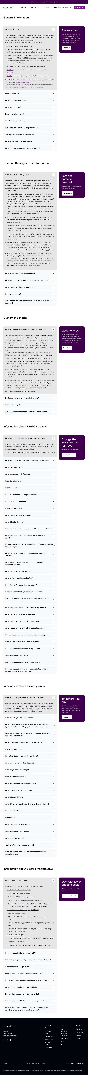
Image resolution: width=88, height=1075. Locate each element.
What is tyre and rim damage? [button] (17, 770)
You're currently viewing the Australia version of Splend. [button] (44, 2)
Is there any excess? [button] (13, 294)
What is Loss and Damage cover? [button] (18, 175)
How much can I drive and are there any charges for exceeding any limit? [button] (25, 563)
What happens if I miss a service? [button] (18, 515)
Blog (61, 1044)
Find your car (35, 7)
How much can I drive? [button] (14, 811)
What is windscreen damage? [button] (16, 777)
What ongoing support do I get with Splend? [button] (22, 148)
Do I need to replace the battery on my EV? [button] (22, 994)
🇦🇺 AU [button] (5, 1063)
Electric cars (49, 1039)
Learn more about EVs (70, 896)
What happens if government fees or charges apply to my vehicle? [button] (27, 555)
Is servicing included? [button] (13, 508)
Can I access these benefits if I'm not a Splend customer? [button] (27, 412)
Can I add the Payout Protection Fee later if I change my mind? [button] (27, 600)
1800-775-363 (66, 7)
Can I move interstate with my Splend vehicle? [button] (23, 662)
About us (79, 1029)
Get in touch (67, 348)
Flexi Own (10, 70)
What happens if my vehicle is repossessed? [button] (22, 621)
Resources (57, 7)
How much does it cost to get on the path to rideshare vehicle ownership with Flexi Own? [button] (26, 670)
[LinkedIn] (10, 1040)
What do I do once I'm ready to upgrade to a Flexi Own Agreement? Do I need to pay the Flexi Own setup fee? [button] (26, 726)
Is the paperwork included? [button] (16, 501)
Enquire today (67, 193)
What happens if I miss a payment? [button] (18, 571)
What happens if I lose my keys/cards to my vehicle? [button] (25, 607)
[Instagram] (7, 1040)
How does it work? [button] (12, 29)
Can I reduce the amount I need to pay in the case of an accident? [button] (27, 302)
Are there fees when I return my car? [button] (19, 845)
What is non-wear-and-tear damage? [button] (19, 763)
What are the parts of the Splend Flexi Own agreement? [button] (27, 460)
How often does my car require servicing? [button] (21, 756)
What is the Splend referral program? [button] (19, 141)
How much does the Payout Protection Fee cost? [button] (24, 592)
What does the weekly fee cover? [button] (18, 474)
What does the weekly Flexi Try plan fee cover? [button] (23, 742)
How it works (23, 7)
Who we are (46, 7)
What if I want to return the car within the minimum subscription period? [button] (25, 853)
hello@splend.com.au (10, 1036)
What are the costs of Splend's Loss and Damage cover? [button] (27, 280)
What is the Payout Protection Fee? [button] (19, 578)
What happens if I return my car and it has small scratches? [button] (28, 529)
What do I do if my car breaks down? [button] (19, 790)
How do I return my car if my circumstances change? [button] (25, 635)
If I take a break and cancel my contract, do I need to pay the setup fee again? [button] (29, 546)
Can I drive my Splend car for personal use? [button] (22, 128)
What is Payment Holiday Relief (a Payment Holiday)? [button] (25, 329)
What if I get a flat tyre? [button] (14, 522)
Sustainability (80, 1032)
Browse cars (49, 1036)
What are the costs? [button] (13, 107)
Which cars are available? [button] (15, 121)
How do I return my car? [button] (14, 838)
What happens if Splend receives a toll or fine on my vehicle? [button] (25, 537)
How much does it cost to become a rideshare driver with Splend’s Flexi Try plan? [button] (27, 735)
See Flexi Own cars (69, 455)
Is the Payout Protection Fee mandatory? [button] (21, 585)
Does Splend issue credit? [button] (15, 114)
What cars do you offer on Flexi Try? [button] (19, 718)
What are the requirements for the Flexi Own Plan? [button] (25, 438)
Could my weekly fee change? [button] (17, 655)
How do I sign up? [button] (12, 93)
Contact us (66, 47)
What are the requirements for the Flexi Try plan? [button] (24, 698)
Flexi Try (9, 76)
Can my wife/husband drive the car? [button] (19, 134)
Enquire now (79, 7)
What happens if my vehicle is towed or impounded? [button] (25, 628)
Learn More (66, 717)
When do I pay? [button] (11, 488)
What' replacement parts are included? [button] (20, 783)
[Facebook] (4, 1040)
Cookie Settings (80, 1063)
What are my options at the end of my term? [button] (22, 642)
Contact (78, 1038)
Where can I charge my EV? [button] (16, 880)
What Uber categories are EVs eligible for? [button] (21, 987)
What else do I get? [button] (12, 405)
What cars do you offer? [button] (14, 467)
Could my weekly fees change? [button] (17, 831)
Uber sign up (64, 1038)
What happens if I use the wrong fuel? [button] (20, 614)
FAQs (62, 1041)
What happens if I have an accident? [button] (19, 287)
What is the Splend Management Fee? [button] (20, 273)
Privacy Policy (70, 1063)
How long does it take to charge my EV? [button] (20, 953)
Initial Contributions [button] (13, 481)
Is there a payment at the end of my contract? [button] (23, 648)
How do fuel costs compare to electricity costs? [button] (24, 973)
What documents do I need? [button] (16, 100)
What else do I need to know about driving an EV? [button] (24, 1001)
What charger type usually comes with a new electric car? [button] (28, 960)
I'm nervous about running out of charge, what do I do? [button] (26, 980)
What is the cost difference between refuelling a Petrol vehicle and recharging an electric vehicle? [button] (26, 1009)
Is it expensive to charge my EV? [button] (17, 967)
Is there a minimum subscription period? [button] (21, 495)
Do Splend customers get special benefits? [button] (22, 398)
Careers (78, 1035)
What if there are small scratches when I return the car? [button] (27, 804)
